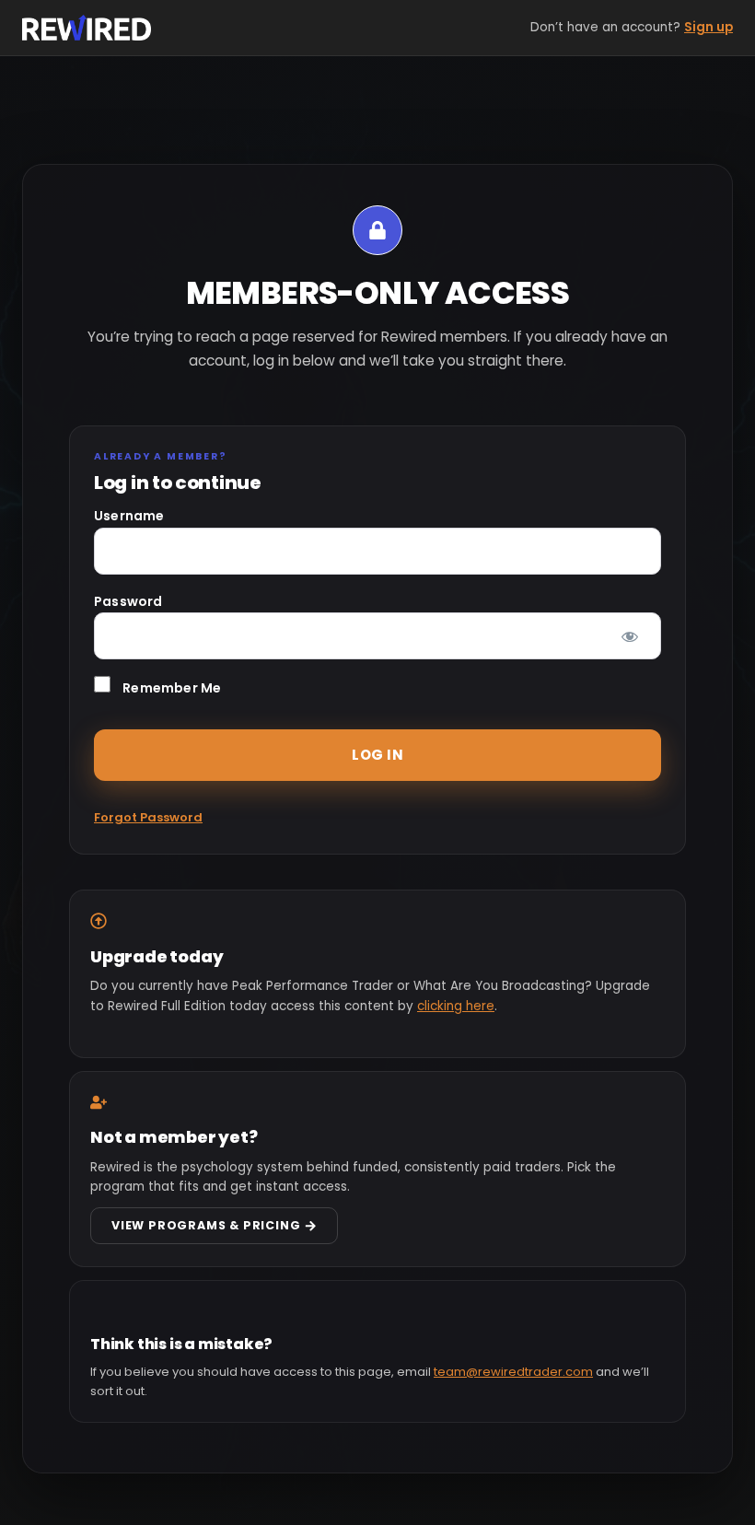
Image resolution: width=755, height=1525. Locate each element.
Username (129, 515)
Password (128, 601)
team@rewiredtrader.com (513, 1371)
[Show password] (629, 635)
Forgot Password (148, 817)
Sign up (708, 27)
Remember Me (170, 688)
